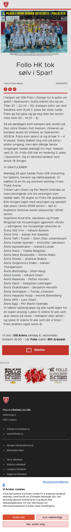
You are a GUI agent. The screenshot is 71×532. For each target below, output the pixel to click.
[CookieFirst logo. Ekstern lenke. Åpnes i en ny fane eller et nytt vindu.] (4, 485)
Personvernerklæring (55, 481)
